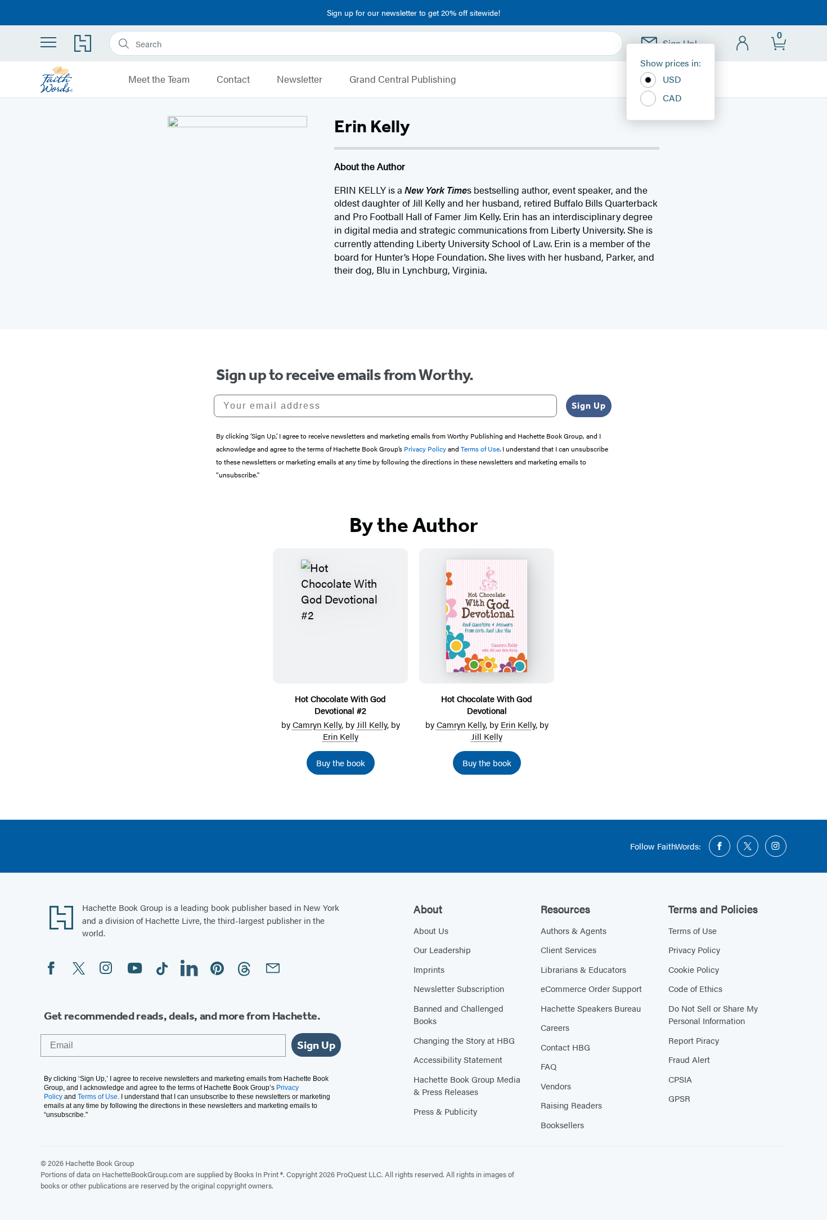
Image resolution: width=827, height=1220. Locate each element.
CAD (672, 97)
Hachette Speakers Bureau (591, 1008)
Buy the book (340, 762)
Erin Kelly (340, 736)
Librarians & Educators (583, 969)
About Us (431, 930)
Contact (233, 79)
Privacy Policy (694, 949)
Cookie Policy (693, 969)
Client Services (568, 949)
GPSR (679, 1098)
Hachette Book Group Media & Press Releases (467, 1085)
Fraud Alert (689, 1059)
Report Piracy (693, 1040)
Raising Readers (571, 1105)
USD (672, 79)
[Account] (743, 43)
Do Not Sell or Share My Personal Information (713, 1014)
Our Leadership (442, 949)
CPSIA (680, 1079)
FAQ (548, 1066)
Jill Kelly (372, 724)
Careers (555, 1027)
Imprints (429, 969)
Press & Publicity (445, 1111)
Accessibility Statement (458, 1059)
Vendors (556, 1086)
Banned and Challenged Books (459, 1014)
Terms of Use (692, 930)
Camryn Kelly (317, 724)
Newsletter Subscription (459, 988)
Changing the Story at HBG (464, 1040)
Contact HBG (565, 1047)
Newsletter (299, 79)
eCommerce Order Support (591, 988)
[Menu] (48, 42)
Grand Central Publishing (402, 79)
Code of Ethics (695, 988)
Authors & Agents (573, 930)
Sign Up (589, 405)
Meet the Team (159, 79)
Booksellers (562, 1124)
